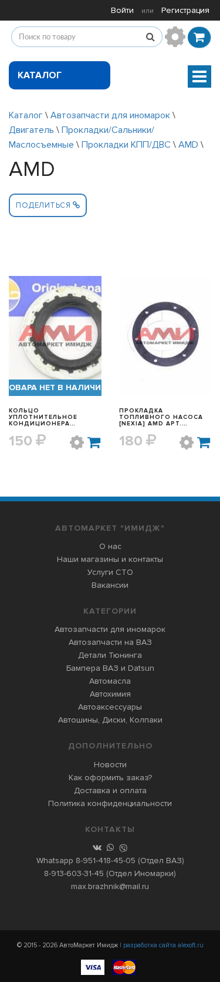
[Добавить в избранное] (77, 442)
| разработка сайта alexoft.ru (162, 945)
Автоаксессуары (110, 707)
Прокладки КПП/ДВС (126, 145)
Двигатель (32, 130)
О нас (110, 546)
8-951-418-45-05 (106, 860)
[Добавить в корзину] (94, 442)
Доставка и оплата (110, 790)
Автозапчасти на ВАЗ (110, 642)
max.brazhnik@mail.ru (110, 886)
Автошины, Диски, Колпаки (110, 720)
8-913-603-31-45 (74, 873)
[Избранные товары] (175, 36)
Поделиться (44, 205)
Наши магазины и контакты (110, 559)
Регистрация (185, 10)
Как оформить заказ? (110, 778)
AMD (188, 145)
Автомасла (110, 681)
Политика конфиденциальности (110, 803)
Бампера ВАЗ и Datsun (110, 668)
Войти (122, 10)
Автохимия (110, 694)
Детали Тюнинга (110, 655)
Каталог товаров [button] (41, 79)
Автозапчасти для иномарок (110, 115)
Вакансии (110, 585)
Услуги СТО (110, 572)
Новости (110, 765)
